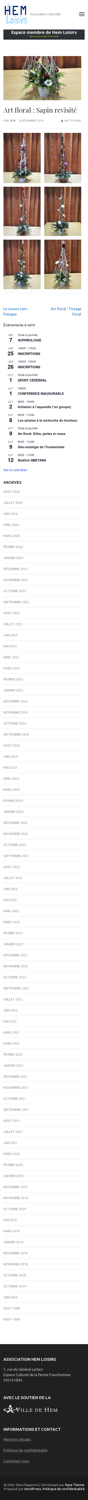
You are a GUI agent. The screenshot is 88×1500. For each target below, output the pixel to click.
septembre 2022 (16, 988)
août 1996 (11, 1308)
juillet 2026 (13, 503)
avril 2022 (11, 1032)
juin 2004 (10, 1297)
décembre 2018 (15, 1253)
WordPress (32, 1489)
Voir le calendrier (15, 470)
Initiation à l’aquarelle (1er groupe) (44, 407)
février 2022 (13, 1054)
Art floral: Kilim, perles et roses (41, 433)
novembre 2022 (15, 966)
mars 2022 (11, 1043)
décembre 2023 (15, 823)
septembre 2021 (16, 1109)
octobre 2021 (14, 1098)
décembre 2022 (15, 955)
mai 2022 (10, 1021)
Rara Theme (74, 1485)
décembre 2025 (15, 569)
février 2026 (13, 547)
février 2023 (13, 933)
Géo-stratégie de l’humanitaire (41, 447)
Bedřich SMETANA (32, 460)
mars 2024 (11, 789)
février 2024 (13, 800)
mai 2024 (10, 767)
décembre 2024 (15, 701)
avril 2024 (11, 778)
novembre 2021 (15, 1087)
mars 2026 (11, 536)
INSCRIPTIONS (29, 353)
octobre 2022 (14, 977)
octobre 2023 (14, 845)
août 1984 (11, 1319)
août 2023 (11, 867)
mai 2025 (10, 646)
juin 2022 (10, 1010)
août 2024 (11, 745)
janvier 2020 (13, 1176)
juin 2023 (10, 889)
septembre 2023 (16, 856)
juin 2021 (10, 1143)
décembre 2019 (15, 1187)
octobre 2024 (14, 723)
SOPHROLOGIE (29, 340)
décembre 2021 (15, 1076)
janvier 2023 (13, 944)
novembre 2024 (15, 712)
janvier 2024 (13, 812)
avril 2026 (11, 525)
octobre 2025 (14, 591)
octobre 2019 (14, 1209)
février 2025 (13, 679)
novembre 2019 (15, 1198)
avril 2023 (11, 911)
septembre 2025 (16, 602)
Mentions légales (17, 1439)
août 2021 (11, 1121)
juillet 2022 (13, 999)
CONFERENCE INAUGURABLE (41, 393)
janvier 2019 (13, 1242)
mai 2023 (10, 900)
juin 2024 (10, 756)
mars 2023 (11, 922)
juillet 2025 (13, 624)
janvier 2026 (13, 558)
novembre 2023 (15, 834)
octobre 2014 (14, 1286)
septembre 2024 (16, 734)
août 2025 (11, 613)
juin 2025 (10, 635)
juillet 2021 (13, 1132)
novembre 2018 (15, 1264)
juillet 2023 (13, 878)
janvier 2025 (13, 690)
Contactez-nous (16, 1461)
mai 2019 (10, 1220)
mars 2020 (11, 1154)
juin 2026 (10, 514)
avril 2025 (11, 657)
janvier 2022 (13, 1065)
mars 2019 (11, 1231)
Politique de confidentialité (25, 1450)
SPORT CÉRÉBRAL (32, 380)
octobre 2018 (14, 1275)
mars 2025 (11, 668)
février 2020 (13, 1165)
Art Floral (73, 120)
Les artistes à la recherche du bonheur (47, 420)
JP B (12, 120)
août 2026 (11, 491)
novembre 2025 (15, 580)
